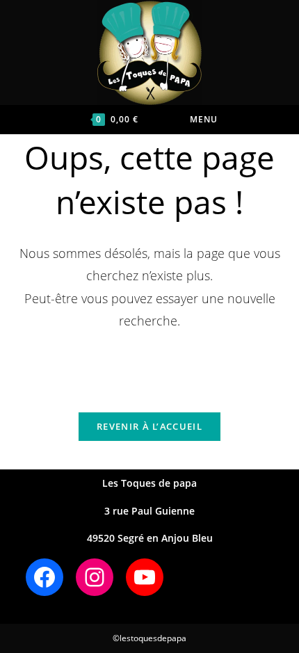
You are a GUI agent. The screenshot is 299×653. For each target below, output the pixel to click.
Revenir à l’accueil (149, 426)
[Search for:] (242, 119)
